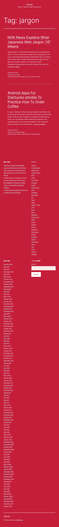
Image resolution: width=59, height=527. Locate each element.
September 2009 (9, 449)
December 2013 (8, 323)
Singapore (34, 229)
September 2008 (9, 479)
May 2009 (7, 459)
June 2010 (7, 427)
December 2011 (8, 383)
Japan (23, 132)
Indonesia (34, 192)
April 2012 (7, 373)
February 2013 (8, 348)
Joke (32, 207)
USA (32, 247)
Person (33, 222)
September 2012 (9, 360)
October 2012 (8, 358)
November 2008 (9, 474)
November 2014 (8, 306)
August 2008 (7, 481)
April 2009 (7, 462)
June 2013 (7, 338)
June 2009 (7, 457)
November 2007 (8, 504)
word (38, 76)
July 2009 (7, 454)
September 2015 (9, 286)
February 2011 (8, 407)
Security (33, 224)
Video (33, 249)
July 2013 (6, 336)
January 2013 (8, 351)
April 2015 (7, 294)
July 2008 (7, 484)
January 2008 (8, 499)
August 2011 (7, 392)
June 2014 (7, 313)
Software (34, 237)
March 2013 (7, 346)
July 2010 (6, 425)
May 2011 (6, 400)
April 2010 (7, 432)
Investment (34, 195)
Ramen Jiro (28, 134)
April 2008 (7, 491)
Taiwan (33, 239)
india (32, 190)
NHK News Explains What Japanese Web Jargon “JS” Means (29, 42)
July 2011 (6, 395)
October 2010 (8, 417)
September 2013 (9, 331)
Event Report (35, 187)
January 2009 (8, 469)
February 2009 (8, 467)
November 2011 (8, 385)
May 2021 (6, 267)
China (33, 178)
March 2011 (7, 405)
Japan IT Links (35, 205)
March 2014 (7, 316)
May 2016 (6, 274)
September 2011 (8, 390)
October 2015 (8, 284)
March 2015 (7, 296)
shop (32, 134)
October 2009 (8, 447)
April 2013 (7, 343)
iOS (32, 197)
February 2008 (8, 496)
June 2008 (7, 486)
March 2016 (7, 276)
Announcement (36, 168)
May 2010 (6, 429)
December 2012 (8, 353)
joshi (33, 76)
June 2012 (7, 368)
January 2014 (8, 321)
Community (34, 180)
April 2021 (7, 269)
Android (18, 132)
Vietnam (33, 252)
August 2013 (7, 333)
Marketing (34, 215)
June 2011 (7, 397)
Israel (33, 200)
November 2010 (8, 415)
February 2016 (8, 279)
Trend (17, 74)
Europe (33, 185)
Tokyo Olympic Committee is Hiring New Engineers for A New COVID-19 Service (15, 173)
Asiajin (29, 4)
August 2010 (7, 422)
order (22, 134)
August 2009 (7, 452)
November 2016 (8, 272)
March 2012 (7, 375)
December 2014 (8, 304)
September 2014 (9, 311)
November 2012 (8, 355)
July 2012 (6, 365)
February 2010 (8, 437)
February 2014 (8, 318)
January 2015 (8, 301)
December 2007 (8, 501)
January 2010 (8, 439)
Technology (34, 242)
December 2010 (8, 412)
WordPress (19, 520)
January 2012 (8, 380)
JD (28, 76)
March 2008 (7, 494)
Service (33, 227)
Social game (35, 232)
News (33, 220)
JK (30, 76)
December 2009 (8, 442)
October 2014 (8, 309)
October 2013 (8, 328)
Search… (34, 264)
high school (17, 76)
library (33, 212)
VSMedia (34, 254)
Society (33, 234)
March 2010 (7, 434)
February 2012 (8, 378)
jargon (23, 76)
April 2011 (6, 402)
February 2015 (8, 299)
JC (26, 76)
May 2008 (7, 489)
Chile (32, 175)
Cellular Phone (35, 173)
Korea (33, 210)
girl (13, 76)
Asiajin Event (35, 170)
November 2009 (9, 444)
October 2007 (8, 506)
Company (34, 183)
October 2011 (8, 388)
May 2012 (6, 370)
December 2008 (8, 471)
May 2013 (6, 341)
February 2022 (8, 264)
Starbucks (37, 134)
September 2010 (9, 420)
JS (35, 76)
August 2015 (7, 289)
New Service (35, 217)
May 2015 (6, 291)
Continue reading (13, 67)
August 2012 (7, 363)
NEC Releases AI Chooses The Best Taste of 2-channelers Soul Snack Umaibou (14, 185)
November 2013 (8, 326)
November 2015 (8, 281)
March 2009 (7, 464)
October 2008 (8, 476)
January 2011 (8, 410)
